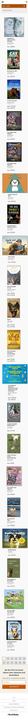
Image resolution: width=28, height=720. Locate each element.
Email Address (6, 682)
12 (24, 662)
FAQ (14, 697)
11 (20, 662)
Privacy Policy (14, 710)
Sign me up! (14, 687)
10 (16, 662)
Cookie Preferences (14, 704)
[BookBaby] (2, 2)
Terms (14, 701)
